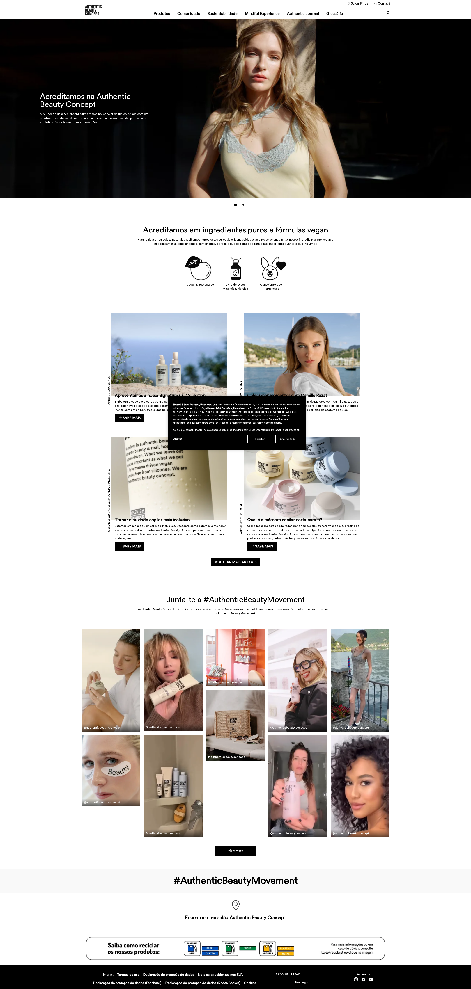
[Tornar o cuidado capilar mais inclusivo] (169, 494)
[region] (237, 423)
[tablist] (235, 204)
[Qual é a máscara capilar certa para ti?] (301, 494)
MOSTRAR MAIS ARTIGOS (235, 562)
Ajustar (177, 439)
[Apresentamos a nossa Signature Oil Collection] (169, 369)
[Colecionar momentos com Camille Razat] (301, 369)
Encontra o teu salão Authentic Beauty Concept (235, 917)
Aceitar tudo (288, 439)
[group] (235, 114)
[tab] (235, 205)
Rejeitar (260, 439)
